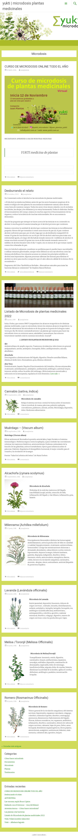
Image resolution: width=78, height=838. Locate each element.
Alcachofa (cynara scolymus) (24, 473)
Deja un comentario (27, 177)
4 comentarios (25, 378)
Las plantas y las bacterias (15, 812)
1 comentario (24, 414)
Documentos (10, 762)
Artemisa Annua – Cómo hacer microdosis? (22, 808)
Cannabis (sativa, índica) (21, 391)
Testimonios (10, 772)
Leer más (55, 374)
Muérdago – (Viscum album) (24, 428)
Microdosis (11, 177)
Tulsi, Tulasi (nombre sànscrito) (17, 819)
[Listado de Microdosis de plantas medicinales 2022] (39, 307)
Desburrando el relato (19, 190)
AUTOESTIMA (10, 798)
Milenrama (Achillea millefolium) (26, 525)
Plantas (7, 769)
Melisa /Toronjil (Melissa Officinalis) (29, 642)
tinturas (31, 272)
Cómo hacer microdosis (14, 758)
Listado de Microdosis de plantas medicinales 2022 (25, 815)
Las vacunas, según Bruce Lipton (17, 802)
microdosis (24, 272)
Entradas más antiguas (11, 746)
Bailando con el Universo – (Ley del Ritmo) (21, 805)
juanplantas (25, 70)
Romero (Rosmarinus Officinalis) (26, 697)
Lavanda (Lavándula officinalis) (26, 590)
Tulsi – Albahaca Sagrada (14, 822)
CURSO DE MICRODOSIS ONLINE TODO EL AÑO (36, 66)
